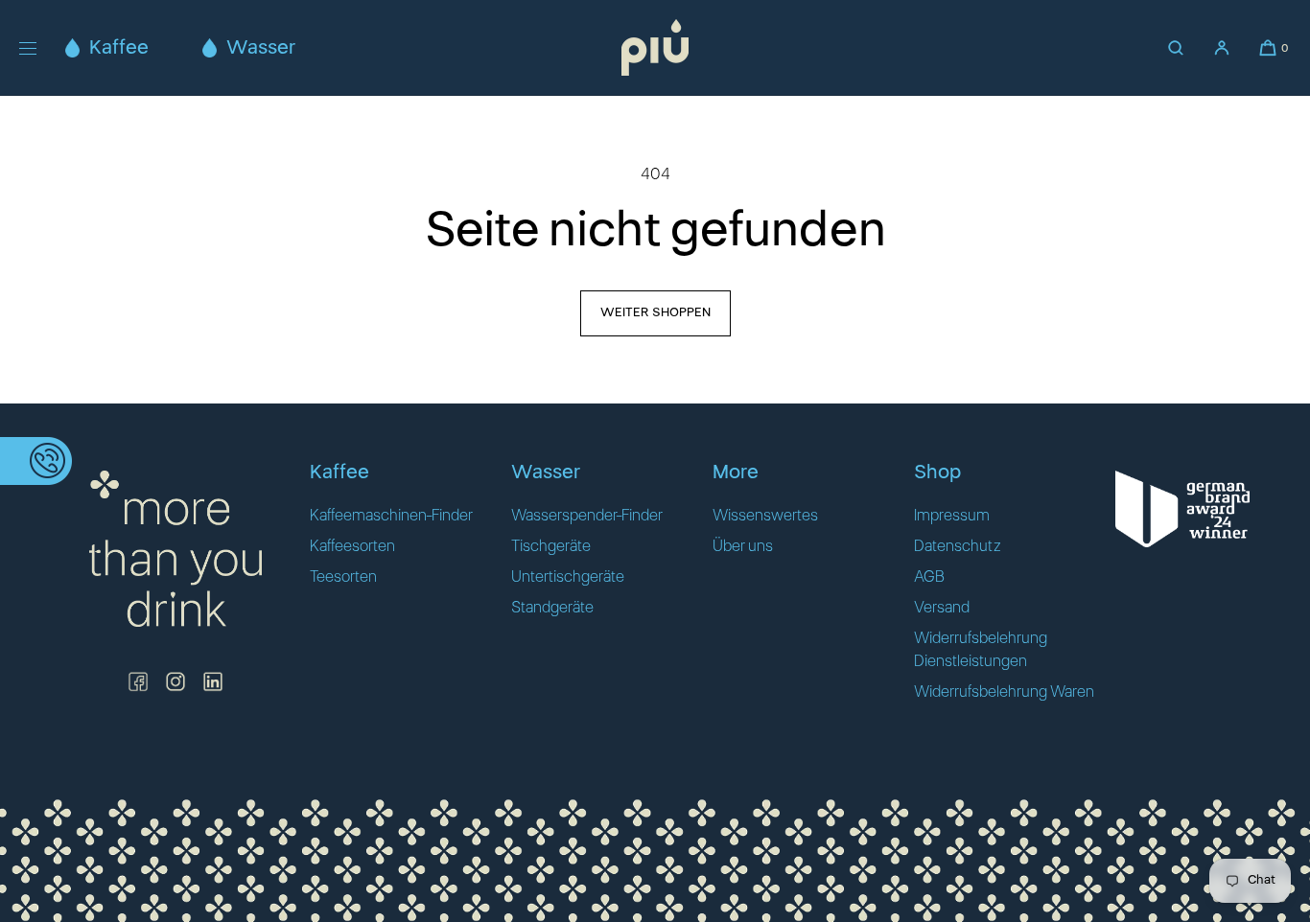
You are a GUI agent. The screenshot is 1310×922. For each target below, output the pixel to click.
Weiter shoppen (655, 313)
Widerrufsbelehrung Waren (1004, 692)
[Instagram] (175, 681)
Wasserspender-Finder (587, 515)
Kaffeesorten (352, 546)
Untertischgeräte (567, 577)
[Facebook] (138, 681)
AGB (929, 577)
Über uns (743, 546)
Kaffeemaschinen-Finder (391, 515)
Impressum (952, 515)
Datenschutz (957, 546)
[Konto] (1222, 48)
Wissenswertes (765, 515)
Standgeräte (552, 607)
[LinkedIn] (212, 681)
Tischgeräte (551, 546)
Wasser (260, 48)
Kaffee (119, 48)
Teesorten (343, 577)
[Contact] (36, 461)
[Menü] (42, 47)
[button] (1176, 48)
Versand (942, 607)
